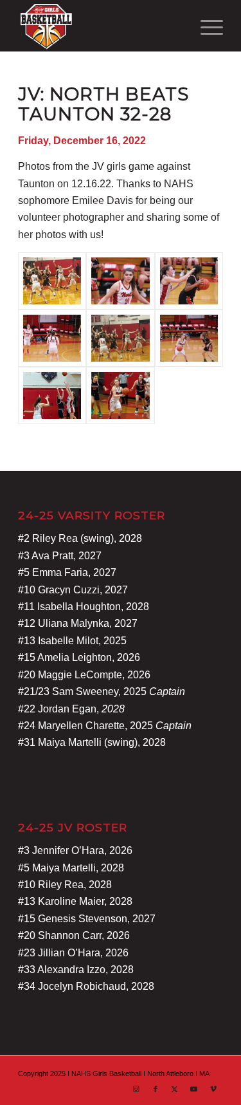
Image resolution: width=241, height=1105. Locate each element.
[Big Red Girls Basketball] (100, 25)
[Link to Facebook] (155, 1089)
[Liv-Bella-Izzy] (52, 281)
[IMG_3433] (120, 338)
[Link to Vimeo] (213, 1089)
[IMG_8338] (52, 395)
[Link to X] (174, 1089)
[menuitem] (205, 25)
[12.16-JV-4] (189, 281)
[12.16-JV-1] (52, 338)
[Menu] (205, 25)
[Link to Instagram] (136, 1089)
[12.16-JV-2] (120, 281)
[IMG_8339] (120, 395)
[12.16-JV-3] (189, 338)
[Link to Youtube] (194, 1089)
